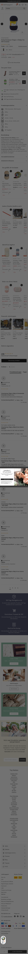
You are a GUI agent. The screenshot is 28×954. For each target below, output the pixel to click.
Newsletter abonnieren (7, 479)
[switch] (3, 943)
